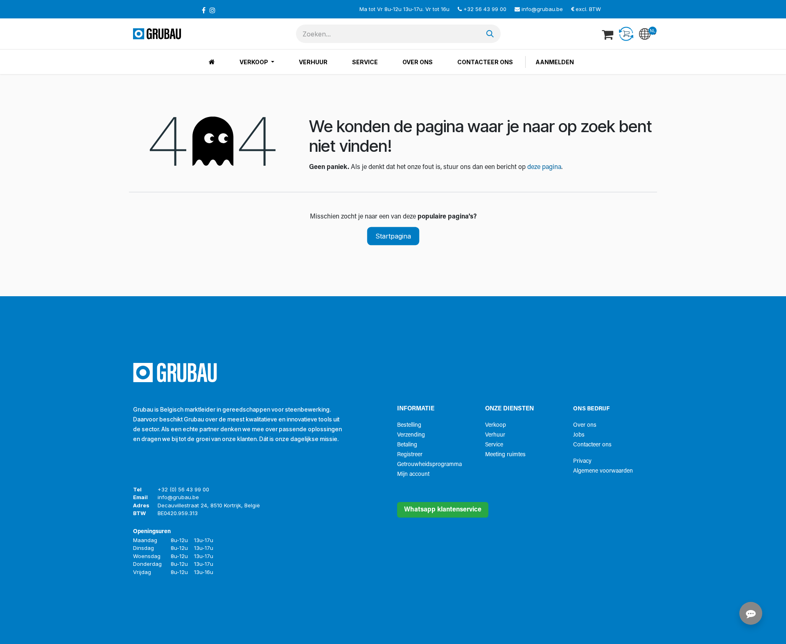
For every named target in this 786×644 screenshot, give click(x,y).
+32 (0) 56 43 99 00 (183, 489)
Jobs (579, 435)
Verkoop (495, 425)
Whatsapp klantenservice (442, 510)
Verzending (411, 435)
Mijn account (413, 474)
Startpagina (393, 236)
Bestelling (409, 425)
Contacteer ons (592, 445)
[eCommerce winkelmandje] (608, 34)
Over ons (584, 425)
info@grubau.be (542, 9)
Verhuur (495, 435)
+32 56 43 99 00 (484, 9)
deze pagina (544, 167)
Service (494, 445)
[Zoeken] (490, 34)
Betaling (407, 445)
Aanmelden (554, 62)
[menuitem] (212, 62)
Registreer (409, 455)
